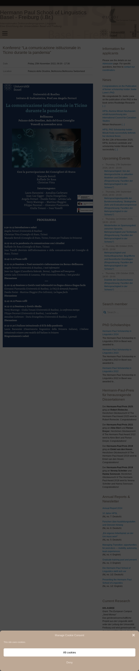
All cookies (69, 652)
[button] (133, 635)
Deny (69, 662)
